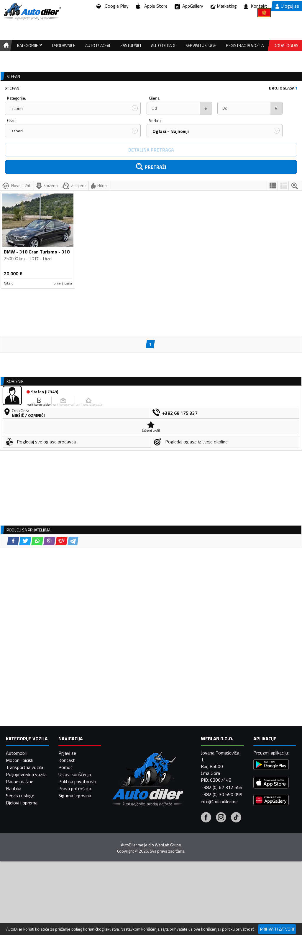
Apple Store (155, 5)
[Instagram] (221, 818)
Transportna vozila (24, 767)
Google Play (115, 5)
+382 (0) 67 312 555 (221, 787)
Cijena (154, 98)
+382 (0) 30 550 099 (221, 794)
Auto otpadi (163, 45)
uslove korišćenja (203, 929)
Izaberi (17, 108)
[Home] (5, 45)
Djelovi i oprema (21, 802)
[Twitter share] (25, 541)
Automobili (16, 753)
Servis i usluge (20, 795)
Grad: (12, 120)
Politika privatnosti (77, 781)
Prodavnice (63, 45)
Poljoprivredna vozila (26, 774)
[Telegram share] (73, 541)
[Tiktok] (236, 818)
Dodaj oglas (286, 45)
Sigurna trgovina (74, 795)
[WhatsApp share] (37, 541)
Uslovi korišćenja (74, 774)
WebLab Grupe (168, 845)
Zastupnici (130, 45)
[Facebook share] (13, 541)
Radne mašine (19, 781)
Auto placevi (97, 45)
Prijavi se (67, 753)
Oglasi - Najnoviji (170, 131)
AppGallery (191, 5)
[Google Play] (271, 765)
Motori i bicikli (19, 760)
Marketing (227, 5)
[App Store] (271, 783)
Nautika (13, 788)
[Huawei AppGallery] (271, 800)
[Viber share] (49, 541)
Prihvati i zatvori (277, 929)
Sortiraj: (156, 120)
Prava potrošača (74, 788)
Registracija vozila (245, 45)
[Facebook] (206, 818)
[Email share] (61, 541)
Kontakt (259, 5)
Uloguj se (290, 5)
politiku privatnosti (238, 929)
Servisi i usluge (201, 45)
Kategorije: (16, 98)
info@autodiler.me (219, 801)
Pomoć (65, 767)
